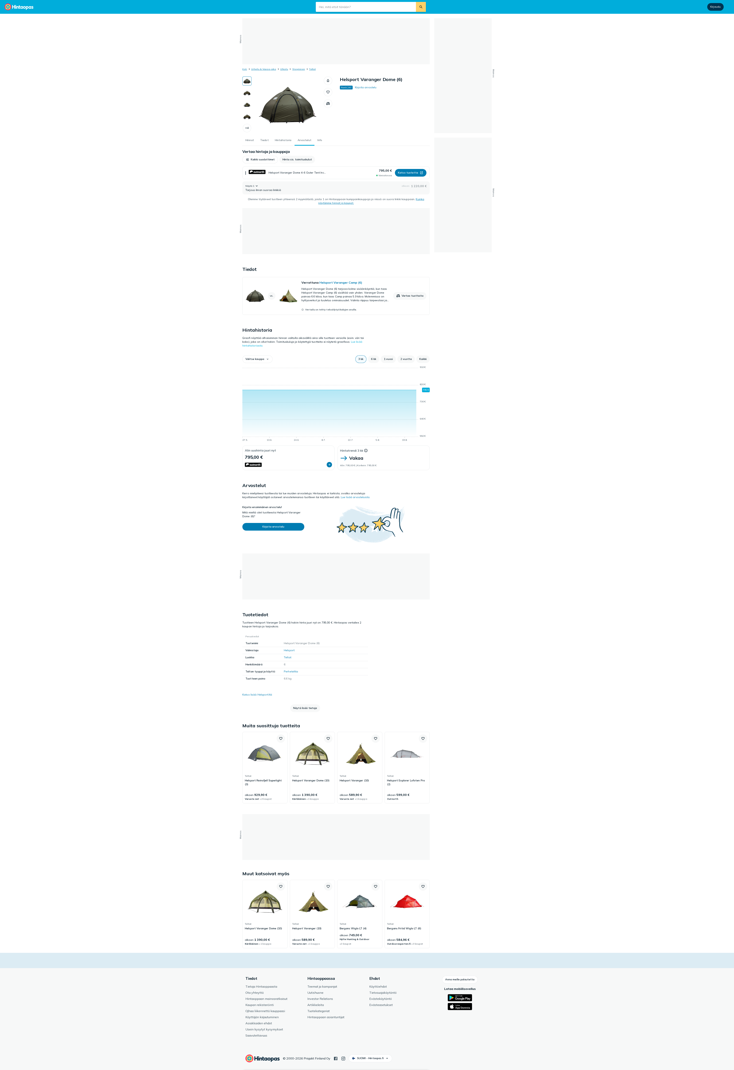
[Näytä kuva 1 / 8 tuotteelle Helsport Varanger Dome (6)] (247, 81)
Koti (244, 69)
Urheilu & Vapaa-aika (263, 69)
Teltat (312, 69)
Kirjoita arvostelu (366, 87)
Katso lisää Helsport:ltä (257, 694)
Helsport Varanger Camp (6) (340, 282)
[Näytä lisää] (246, 172)
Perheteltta (291, 671)
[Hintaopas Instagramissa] (343, 1058)
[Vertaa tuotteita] (328, 103)
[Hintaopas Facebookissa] (335, 1058)
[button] (247, 128)
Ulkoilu (284, 69)
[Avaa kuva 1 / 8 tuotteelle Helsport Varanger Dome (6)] (288, 105)
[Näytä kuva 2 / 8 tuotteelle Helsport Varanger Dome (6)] (247, 92)
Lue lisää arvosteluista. (355, 497)
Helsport (289, 650)
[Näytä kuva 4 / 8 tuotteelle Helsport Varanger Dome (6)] (247, 116)
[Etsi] (421, 7)
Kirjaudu (715, 6)
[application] (336, 404)
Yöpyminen (298, 69)
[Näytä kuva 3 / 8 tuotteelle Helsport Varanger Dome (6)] (247, 104)
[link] (336, 296)
